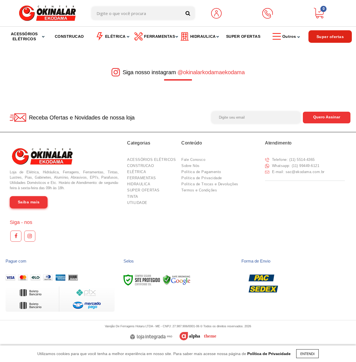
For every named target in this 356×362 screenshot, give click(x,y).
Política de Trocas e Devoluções (209, 184)
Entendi (307, 353)
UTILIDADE (137, 203)
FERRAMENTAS (141, 178)
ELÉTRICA (136, 172)
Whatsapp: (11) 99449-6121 (295, 166)
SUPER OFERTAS (143, 190)
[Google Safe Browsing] (177, 280)
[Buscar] (187, 13)
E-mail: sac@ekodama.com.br (298, 172)
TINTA (132, 196)
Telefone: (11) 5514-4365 (293, 160)
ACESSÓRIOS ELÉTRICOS (151, 160)
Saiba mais (29, 202)
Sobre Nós (190, 166)
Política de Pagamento (201, 172)
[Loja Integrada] (151, 337)
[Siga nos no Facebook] (15, 236)
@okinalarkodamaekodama (211, 72)
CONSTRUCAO (140, 166)
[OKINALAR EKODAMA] (47, 13)
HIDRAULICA (138, 184)
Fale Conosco (193, 160)
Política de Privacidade (201, 178)
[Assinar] (326, 117)
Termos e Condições (199, 190)
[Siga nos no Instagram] (29, 236)
